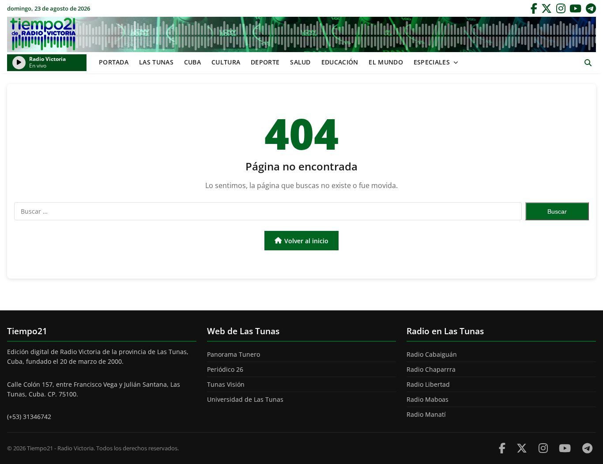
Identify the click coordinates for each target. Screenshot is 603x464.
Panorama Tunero (233, 354)
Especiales (432, 62)
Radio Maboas (427, 399)
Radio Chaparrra (431, 369)
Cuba (192, 62)
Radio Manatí (426, 414)
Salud (300, 62)
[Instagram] (560, 8)
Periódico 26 (225, 369)
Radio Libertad (428, 384)
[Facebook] (534, 8)
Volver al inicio (306, 241)
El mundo (386, 62)
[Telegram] (591, 8)
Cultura (225, 62)
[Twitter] (546, 8)
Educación (339, 62)
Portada (113, 62)
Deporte (265, 62)
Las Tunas (156, 62)
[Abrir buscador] (588, 62)
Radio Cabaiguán (432, 354)
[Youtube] (564, 448)
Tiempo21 (301, 34)
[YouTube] (575, 8)
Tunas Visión (226, 384)
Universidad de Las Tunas (245, 399)
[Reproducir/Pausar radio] (19, 62)
